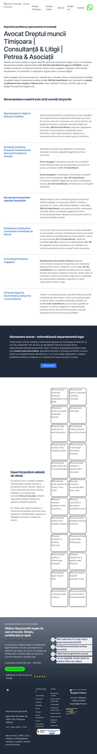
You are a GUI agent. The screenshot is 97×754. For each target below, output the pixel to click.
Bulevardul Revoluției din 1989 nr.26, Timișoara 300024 (17, 719)
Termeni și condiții (14, 741)
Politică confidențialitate (16, 738)
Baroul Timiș (11, 735)
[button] (48, 365)
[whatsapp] (89, 7)
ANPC (21, 735)
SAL (27, 735)
